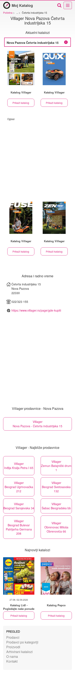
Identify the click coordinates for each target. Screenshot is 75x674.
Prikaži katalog (20, 102)
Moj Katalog (22, 5)
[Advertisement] (37, 158)
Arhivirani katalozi (19, 651)
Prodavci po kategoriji (22, 642)
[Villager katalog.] (20, 68)
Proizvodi (13, 647)
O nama (12, 656)
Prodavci (12, 637)
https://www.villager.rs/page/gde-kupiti (36, 310)
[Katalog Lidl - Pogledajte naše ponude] (18, 576)
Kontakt (12, 661)
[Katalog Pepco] (56, 576)
